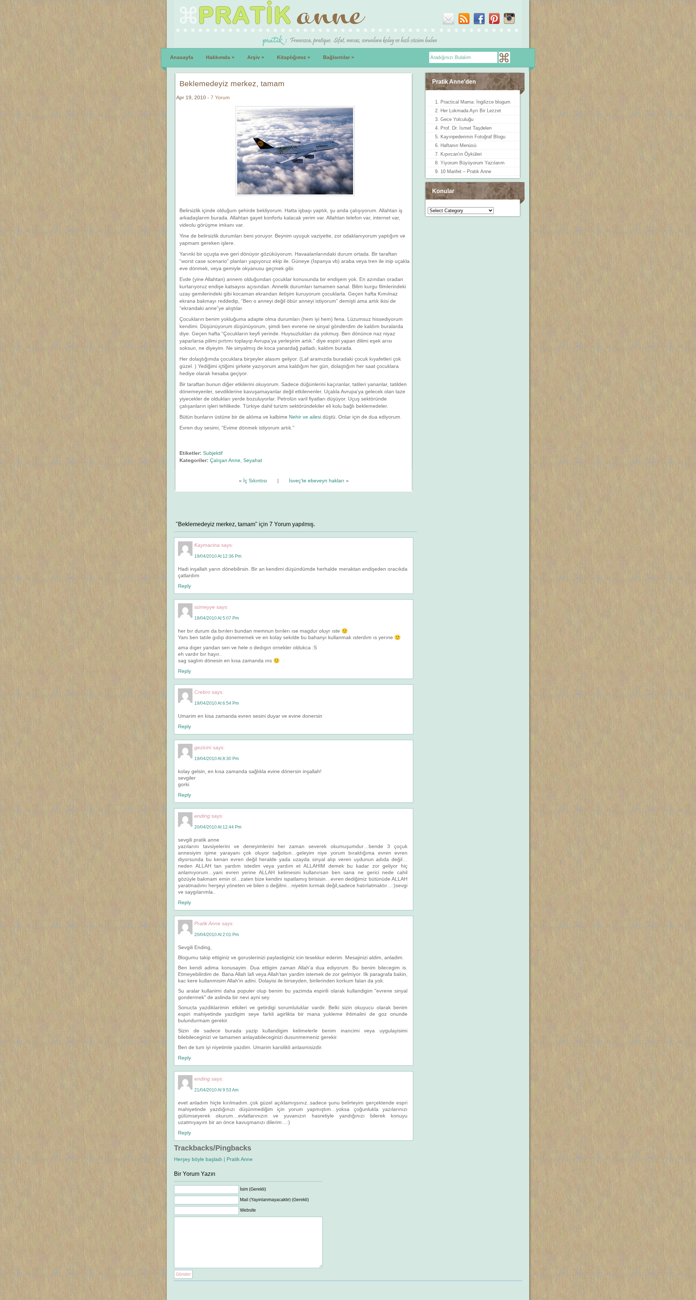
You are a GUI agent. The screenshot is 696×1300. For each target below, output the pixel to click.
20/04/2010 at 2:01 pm (216, 934)
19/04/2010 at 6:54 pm (216, 703)
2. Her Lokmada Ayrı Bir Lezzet (468, 110)
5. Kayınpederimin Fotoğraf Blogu (470, 136)
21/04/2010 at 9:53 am (216, 1090)
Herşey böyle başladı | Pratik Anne (213, 1159)
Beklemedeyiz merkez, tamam (232, 83)
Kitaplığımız (293, 57)
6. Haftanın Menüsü (455, 145)
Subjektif (213, 453)
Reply (184, 586)
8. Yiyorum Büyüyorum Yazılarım (470, 162)
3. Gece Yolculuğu (454, 119)
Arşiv (255, 57)
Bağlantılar (338, 57)
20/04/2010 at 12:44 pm (217, 827)
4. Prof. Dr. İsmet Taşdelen (463, 128)
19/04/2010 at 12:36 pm (217, 556)
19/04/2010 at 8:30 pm (216, 758)
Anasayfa (181, 57)
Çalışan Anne (225, 460)
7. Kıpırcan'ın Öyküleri (458, 154)
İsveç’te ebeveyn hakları (316, 480)
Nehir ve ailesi (305, 417)
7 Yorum (220, 97)
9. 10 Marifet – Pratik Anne (463, 171)
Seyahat (252, 460)
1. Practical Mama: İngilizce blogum (472, 102)
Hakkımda (220, 57)
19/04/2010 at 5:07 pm (216, 618)
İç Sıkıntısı (255, 480)
